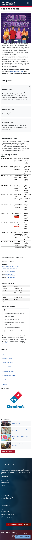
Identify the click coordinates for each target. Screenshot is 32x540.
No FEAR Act (14, 532)
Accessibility (14, 535)
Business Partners (5, 484)
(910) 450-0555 (11, 277)
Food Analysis (5, 384)
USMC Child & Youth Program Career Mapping (20, 430)
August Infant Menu (7, 362)
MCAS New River (5, 511)
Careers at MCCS (5, 481)
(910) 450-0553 (11, 271)
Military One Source (6, 498)
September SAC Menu (8, 371)
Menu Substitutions (7, 380)
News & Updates (5, 482)
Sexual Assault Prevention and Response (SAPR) (12, 500)
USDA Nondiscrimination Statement (15, 313)
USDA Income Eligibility (12, 310)
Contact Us (3, 485)
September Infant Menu (8, 375)
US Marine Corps (5, 495)
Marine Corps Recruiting (7, 497)
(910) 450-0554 (11, 276)
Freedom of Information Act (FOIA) (19, 533)
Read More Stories (8, 451)
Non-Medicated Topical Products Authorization (14, 323)
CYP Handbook (9, 316)
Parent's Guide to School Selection (19, 444)
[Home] (10, 3)
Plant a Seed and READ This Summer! (20, 437)
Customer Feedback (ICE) (7, 513)
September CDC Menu (8, 367)
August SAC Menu (7, 358)
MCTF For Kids (16, 423)
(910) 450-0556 (9, 274)
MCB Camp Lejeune (6, 510)
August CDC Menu (7, 354)
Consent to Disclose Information (14, 331)
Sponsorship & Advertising (7, 517)
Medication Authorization (12, 327)
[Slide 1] (16, 40)
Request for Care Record (12, 319)
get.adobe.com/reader (8, 343)
